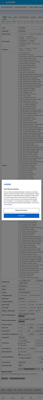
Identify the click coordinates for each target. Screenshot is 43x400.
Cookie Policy (35, 202)
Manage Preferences (21, 210)
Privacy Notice (8, 204)
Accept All (21, 215)
